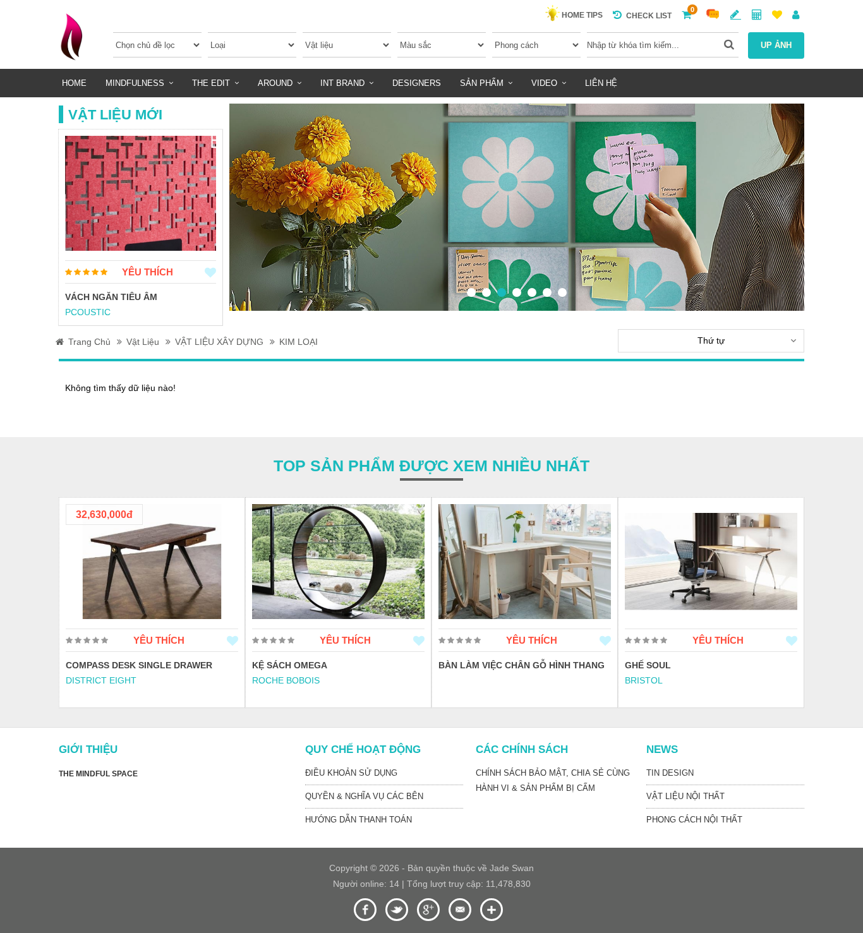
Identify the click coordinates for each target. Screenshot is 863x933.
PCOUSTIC (88, 312)
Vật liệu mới (115, 115)
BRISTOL (457, 680)
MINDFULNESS (135, 83)
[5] (532, 292)
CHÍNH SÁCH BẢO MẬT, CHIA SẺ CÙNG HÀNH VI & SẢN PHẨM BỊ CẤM (553, 780)
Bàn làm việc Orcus (674, 665)
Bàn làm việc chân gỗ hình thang (335, 665)
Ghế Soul (461, 665)
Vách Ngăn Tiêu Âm (111, 297)
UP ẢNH (776, 45)
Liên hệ (601, 83)
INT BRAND (342, 83)
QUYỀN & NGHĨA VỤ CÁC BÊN (364, 796)
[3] (501, 292)
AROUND (275, 83)
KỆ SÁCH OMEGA (103, 665)
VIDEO (544, 83)
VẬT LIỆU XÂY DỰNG (219, 342)
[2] (486, 292)
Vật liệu (142, 342)
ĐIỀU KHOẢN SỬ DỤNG (351, 773)
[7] (562, 292)
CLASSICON (650, 680)
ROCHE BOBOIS (99, 680)
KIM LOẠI (298, 342)
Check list (649, 15)
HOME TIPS (582, 15)
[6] (547, 292)
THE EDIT (211, 83)
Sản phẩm (482, 83)
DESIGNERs (416, 83)
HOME (74, 83)
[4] (516, 292)
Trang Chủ (89, 342)
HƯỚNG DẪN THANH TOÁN (358, 819)
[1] (471, 292)
